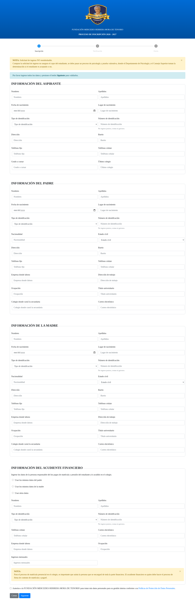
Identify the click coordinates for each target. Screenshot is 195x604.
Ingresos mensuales (19, 557)
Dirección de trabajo (106, 275)
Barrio (100, 134)
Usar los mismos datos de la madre (29, 486)
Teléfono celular (105, 148)
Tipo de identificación (20, 118)
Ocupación (15, 288)
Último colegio (104, 161)
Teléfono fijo (16, 148)
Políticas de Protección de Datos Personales (156, 588)
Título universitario (106, 288)
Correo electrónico (106, 302)
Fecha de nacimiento (20, 105)
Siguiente (25, 595)
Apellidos (102, 91)
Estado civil (103, 234)
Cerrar (14, 595)
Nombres (15, 91)
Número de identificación (108, 118)
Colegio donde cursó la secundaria (25, 302)
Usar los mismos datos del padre (28, 480)
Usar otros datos (21, 493)
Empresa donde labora (20, 275)
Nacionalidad (16, 234)
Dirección (15, 134)
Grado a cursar (17, 161)
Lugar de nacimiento (106, 105)
